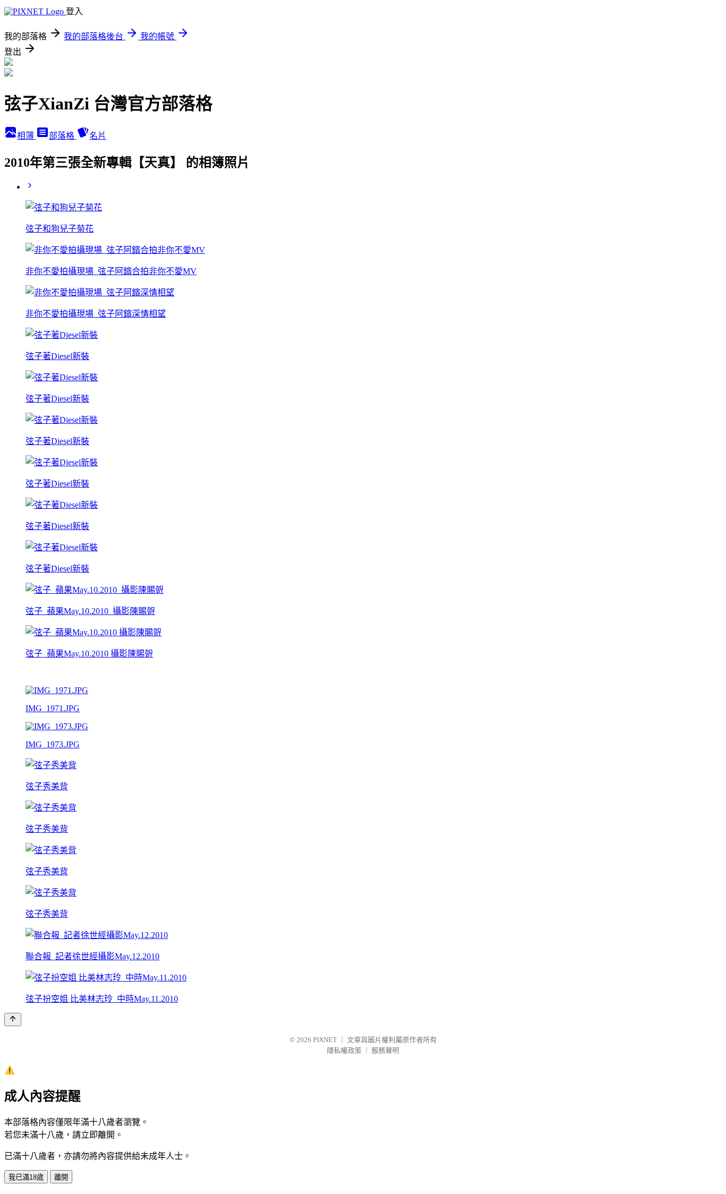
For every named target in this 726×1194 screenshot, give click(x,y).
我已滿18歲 (26, 1177)
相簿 (26, 135)
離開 (61, 1177)
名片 (97, 135)
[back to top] (12, 1019)
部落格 (63, 135)
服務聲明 (385, 1050)
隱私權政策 (344, 1050)
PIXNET (325, 1040)
